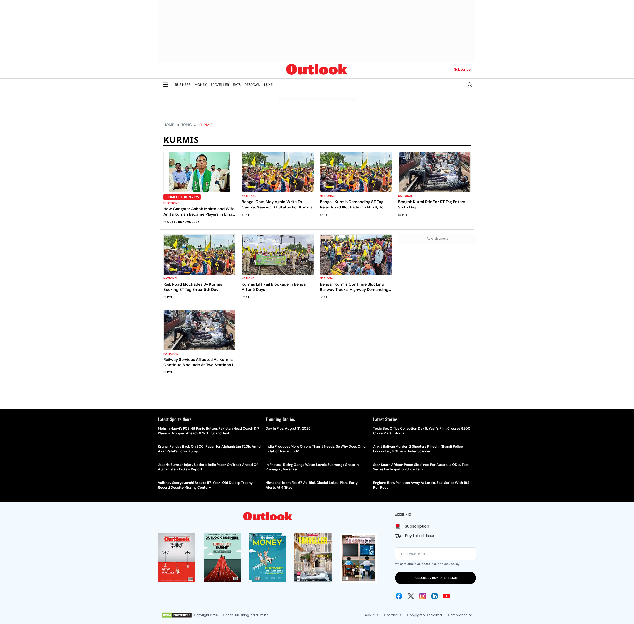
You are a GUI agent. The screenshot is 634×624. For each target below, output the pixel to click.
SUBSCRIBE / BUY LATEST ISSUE (436, 578)
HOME (168, 124)
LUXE (268, 84)
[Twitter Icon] (411, 596)
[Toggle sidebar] (165, 84)
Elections (171, 203)
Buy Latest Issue (420, 536)
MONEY (200, 84)
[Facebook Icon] (399, 596)
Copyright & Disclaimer (424, 615)
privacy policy (449, 564)
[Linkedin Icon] (435, 596)
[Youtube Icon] (446, 596)
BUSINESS (182, 84)
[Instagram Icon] (423, 596)
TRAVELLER (220, 84)
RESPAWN (252, 84)
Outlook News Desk (183, 222)
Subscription (417, 526)
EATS (237, 84)
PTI (247, 215)
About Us (371, 615)
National (249, 196)
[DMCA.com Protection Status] (177, 615)
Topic (186, 124)
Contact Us (392, 615)
